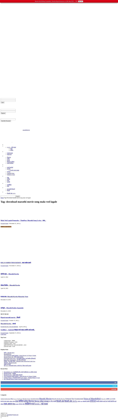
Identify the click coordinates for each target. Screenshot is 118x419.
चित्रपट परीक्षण (7, 93)
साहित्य (5, 176)
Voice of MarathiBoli (92, 398)
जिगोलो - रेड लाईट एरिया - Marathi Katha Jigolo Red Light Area (19, 361)
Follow (114, 385)
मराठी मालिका (10, 163)
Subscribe (113, 389)
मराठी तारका (10, 153)
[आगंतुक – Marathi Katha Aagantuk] (4, 305)
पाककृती (84, 401)
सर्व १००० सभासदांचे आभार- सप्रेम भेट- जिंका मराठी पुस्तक (17, 365)
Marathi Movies (45, 399)
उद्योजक (6, 164)
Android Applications (5, 398)
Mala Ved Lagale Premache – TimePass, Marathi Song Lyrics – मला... (23, 220)
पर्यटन (5, 187)
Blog (12, 399)
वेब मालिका (16, 404)
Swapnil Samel (4, 223)
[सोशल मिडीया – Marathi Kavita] (4, 282)
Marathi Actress (26, 398)
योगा (8, 186)
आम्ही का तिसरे (7, 364)
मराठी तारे (9, 154)
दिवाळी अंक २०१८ (11, 193)
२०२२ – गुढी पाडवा (11, 147)
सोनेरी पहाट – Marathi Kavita (10, 274)
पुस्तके (8, 182)
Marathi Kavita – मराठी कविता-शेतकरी (13, 375)
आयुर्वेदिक (9, 184)
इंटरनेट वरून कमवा (14, 170)
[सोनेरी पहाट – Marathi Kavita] (4, 270)
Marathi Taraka (56, 399)
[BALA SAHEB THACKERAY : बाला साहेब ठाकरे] (23, 259)
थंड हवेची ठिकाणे (11, 189)
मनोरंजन (6, 156)
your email (18, 110)
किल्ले (8, 190)
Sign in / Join (7, 89)
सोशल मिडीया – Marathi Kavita (10, 285)
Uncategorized (78, 399)
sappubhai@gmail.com (12, 414)
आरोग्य (5, 183)
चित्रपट (9, 157)
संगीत (8, 159)
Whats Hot (103, 398)
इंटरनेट (8, 169)
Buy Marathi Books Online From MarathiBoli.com (17, 379)
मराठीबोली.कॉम (7, 92)
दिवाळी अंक (6, 192)
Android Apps (10, 173)
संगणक (8, 171)
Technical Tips (69, 399)
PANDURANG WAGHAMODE (9, 326)
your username (19, 99)
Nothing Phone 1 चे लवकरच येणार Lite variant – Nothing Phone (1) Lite (22, 377)
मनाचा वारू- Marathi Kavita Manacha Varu (14, 296)
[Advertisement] (30, 134)
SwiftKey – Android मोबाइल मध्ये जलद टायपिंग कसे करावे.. (18, 330)
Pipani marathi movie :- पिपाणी (10, 317)
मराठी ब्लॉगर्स (10, 167)
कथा (11, 148)
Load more (3, 334)
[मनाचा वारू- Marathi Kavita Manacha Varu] (4, 293)
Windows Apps (11, 174)
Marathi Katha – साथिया (10, 373)
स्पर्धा (5, 146)
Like (115, 382)
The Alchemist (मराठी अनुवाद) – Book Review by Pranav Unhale (20, 376)
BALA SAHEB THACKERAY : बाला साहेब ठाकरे (16, 262)
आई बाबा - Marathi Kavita (10, 362)
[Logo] (6, 141)
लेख (8, 177)
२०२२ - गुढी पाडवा (41, 404)
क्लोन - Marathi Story (9, 352)
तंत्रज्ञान (6, 166)
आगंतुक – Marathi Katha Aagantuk (12, 308)
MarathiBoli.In (7, 354)
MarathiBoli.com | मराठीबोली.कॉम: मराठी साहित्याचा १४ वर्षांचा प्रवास (20, 372)
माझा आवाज (6, 144)
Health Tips (19, 398)
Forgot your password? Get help (9, 104)
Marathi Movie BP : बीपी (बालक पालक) (13, 357)
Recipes (63, 398)
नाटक (8, 160)
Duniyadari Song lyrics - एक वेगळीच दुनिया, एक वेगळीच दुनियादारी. (20, 358)
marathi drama (35, 399)
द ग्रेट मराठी (7, 151)
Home (2, 197)
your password (19, 100)
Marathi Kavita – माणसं (8, 323)
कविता (11, 150)
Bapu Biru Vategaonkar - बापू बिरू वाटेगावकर (15, 360)
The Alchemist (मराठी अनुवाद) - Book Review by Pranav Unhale (20, 355)
